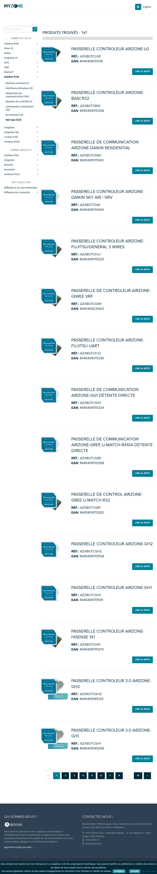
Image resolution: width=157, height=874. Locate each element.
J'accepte (135, 871)
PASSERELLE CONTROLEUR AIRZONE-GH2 (112, 543)
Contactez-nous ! (93, 843)
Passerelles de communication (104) (17, 95)
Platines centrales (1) (17, 83)
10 (138, 775)
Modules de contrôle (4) (19, 101)
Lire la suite (142, 71)
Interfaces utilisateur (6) (19, 88)
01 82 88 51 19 (92, 839)
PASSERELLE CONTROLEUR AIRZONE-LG (110, 48)
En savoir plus (149, 871)
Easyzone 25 (10, 58)
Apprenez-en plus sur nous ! (18, 847)
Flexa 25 (8, 48)
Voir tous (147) (13, 120)
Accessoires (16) (14, 115)
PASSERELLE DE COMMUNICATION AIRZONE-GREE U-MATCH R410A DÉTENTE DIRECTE (112, 444)
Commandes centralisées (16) (20, 108)
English (147, 7)
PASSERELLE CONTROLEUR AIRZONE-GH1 (111, 587)
